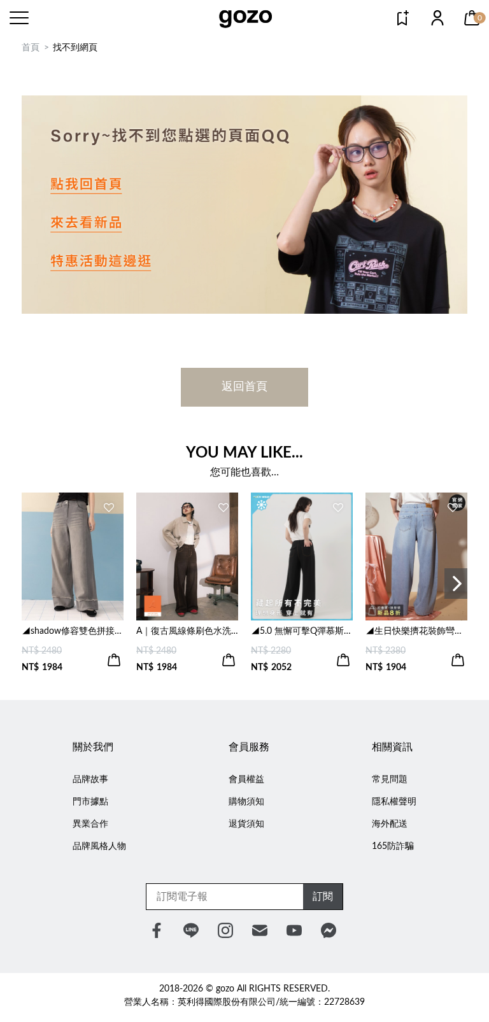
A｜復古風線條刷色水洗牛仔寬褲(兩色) (187, 631)
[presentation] (455, 583)
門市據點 (90, 801)
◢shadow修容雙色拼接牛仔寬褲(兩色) (73, 631)
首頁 (30, 47)
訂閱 (323, 897)
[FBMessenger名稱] (328, 930)
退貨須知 (246, 824)
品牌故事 (90, 779)
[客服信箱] (260, 930)
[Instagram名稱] (225, 930)
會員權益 (246, 779)
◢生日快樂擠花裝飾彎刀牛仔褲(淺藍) (416, 631)
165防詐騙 (393, 846)
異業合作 (90, 824)
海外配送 (390, 824)
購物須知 (246, 801)
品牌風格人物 (99, 846)
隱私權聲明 (394, 801)
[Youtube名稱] (294, 930)
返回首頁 (244, 387)
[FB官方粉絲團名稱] (156, 930)
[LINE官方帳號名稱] (191, 930)
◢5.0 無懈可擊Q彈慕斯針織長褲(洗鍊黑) (302, 631)
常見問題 (390, 779)
